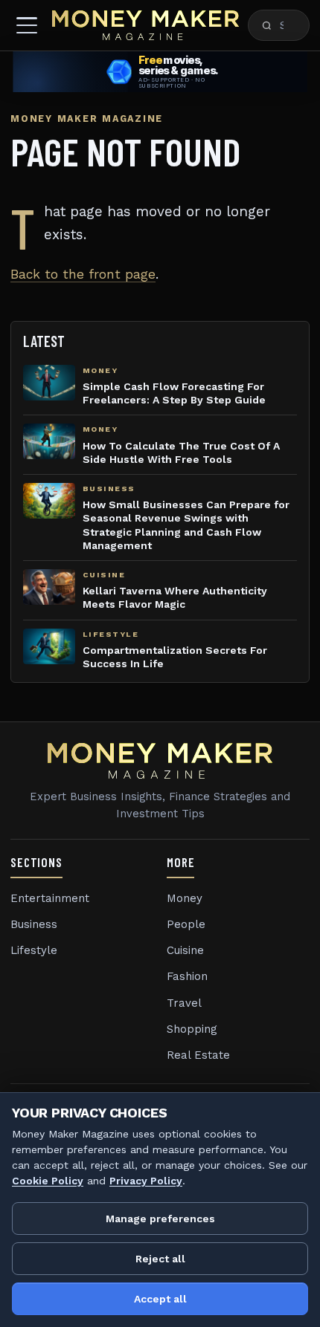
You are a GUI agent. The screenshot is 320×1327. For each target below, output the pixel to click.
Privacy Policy (145, 1181)
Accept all (160, 1299)
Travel (184, 1003)
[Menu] (26, 25)
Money (184, 898)
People (186, 924)
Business (33, 924)
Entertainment (49, 898)
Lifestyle (33, 950)
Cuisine (185, 950)
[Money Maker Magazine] (145, 25)
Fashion (187, 976)
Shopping (192, 1029)
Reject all (160, 1259)
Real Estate (198, 1055)
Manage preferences (160, 1218)
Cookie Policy (47, 1181)
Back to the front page (83, 274)
